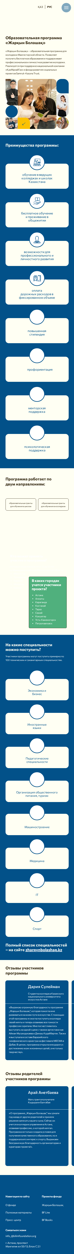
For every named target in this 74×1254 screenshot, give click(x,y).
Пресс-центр (13, 1219)
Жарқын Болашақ (52, 1205)
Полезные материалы (19, 1212)
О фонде (11, 1205)
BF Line (46, 1212)
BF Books (47, 1219)
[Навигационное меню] (66, 7)
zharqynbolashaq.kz (43, 949)
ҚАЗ (40, 6)
